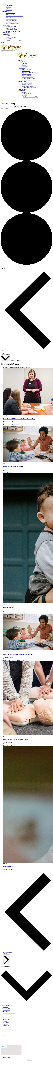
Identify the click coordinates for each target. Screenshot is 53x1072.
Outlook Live (6, 1010)
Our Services (9, 5)
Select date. (13, 360)
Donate (8, 35)
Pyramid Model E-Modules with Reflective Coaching (19, 419)
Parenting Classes (10, 17)
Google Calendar (7, 1005)
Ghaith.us (29, 1060)
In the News (9, 10)
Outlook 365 (6, 1008)
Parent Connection (11, 19)
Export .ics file (6, 1011)
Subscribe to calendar (5, 966)
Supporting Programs (11, 29)
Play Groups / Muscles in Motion (14, 16)
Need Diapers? (10, 14)
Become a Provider (11, 26)
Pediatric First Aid (8, 866)
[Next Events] (3, 350)
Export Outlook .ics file (9, 1013)
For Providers (6, 25)
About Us (5, 4)
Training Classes (10, 28)
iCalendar (5, 1007)
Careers (8, 8)
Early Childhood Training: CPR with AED (15, 739)
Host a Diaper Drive (11, 37)
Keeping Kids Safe (8, 607)
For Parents (6, 11)
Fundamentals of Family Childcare (13, 466)
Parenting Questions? (11, 20)
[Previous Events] (27, 349)
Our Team (8, 7)
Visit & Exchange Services (12, 23)
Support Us (6, 34)
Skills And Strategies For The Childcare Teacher (18, 654)
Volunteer (8, 38)
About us (5, 1024)
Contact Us (6, 1025)
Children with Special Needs (13, 22)
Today (2, 353)
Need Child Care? (10, 13)
